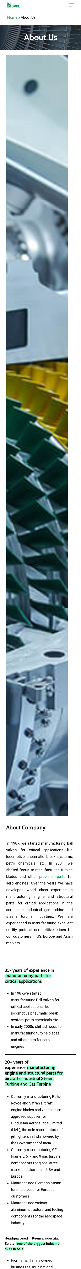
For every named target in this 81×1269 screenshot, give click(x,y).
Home (12, 17)
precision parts (52, 876)
